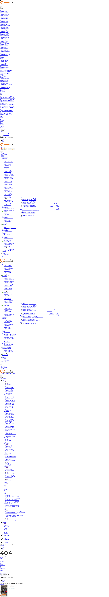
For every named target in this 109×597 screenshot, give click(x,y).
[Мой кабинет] (0, 365)
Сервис (5, 493)
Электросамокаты (8, 384)
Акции (1, 558)
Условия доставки (3, 572)
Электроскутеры (7, 412)
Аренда (6, 519)
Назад (5, 381)
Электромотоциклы (8, 425)
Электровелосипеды (8, 395)
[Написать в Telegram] (4, 596)
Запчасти (6, 487)
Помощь (1, 570)
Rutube (3, 141)
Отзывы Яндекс (2, 565)
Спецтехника (7, 455)
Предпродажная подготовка (9, 504)
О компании (2, 561)
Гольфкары (7, 452)
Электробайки (7, 438)
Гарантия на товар (3, 573)
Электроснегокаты (8, 480)
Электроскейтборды (8, 459)
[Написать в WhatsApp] (1, 596)
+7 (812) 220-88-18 (3, 128)
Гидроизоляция (7, 495)
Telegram (3, 139)
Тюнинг (1, 569)
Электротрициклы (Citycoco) (9, 473)
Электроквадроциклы (8, 433)
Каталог (1, 557)
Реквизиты (1, 564)
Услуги (1, 566)
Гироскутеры (7, 463)
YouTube (3, 140)
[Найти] (1, 6)
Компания (5, 528)
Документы (2, 563)
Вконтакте (3, 546)
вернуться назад (2, 556)
